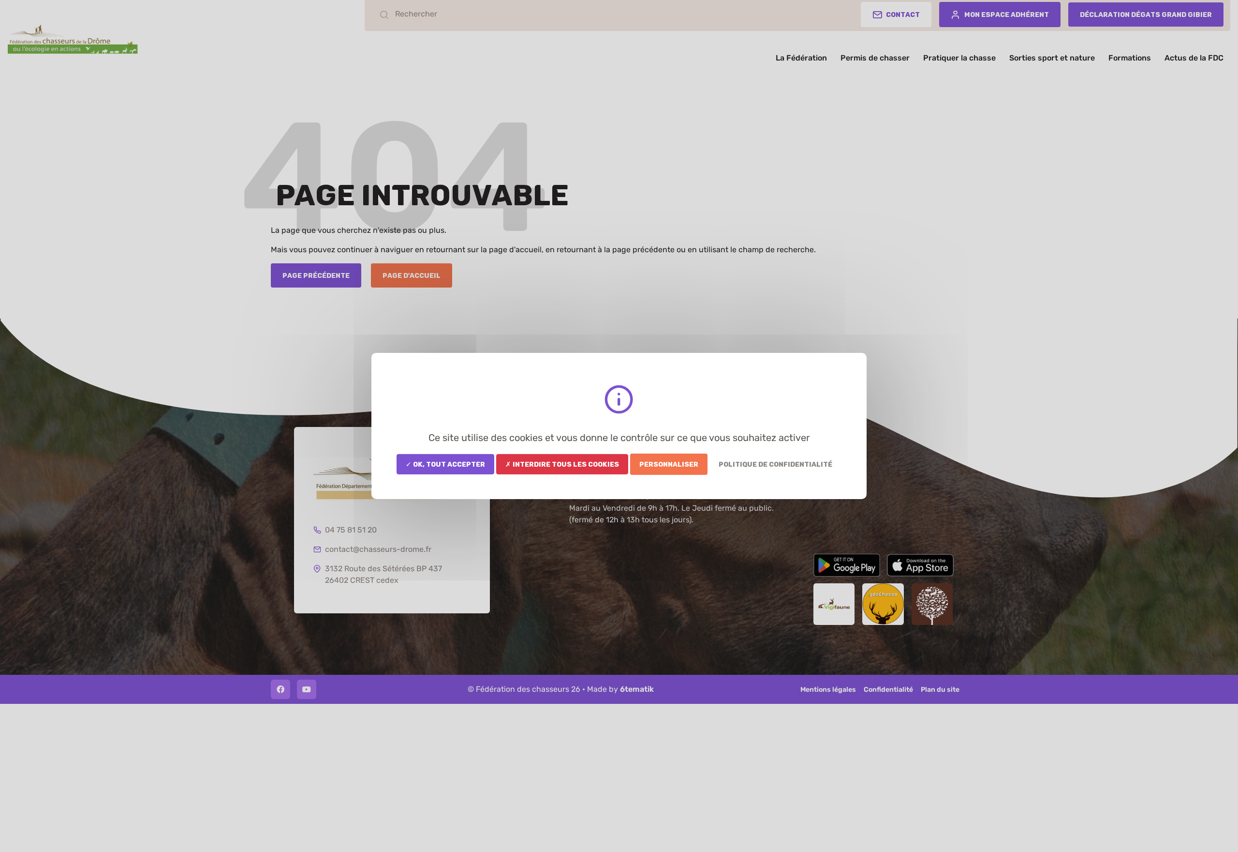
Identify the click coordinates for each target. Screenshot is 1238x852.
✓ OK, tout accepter (445, 464)
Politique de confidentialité (775, 464)
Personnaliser (668, 464)
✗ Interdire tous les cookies (562, 464)
